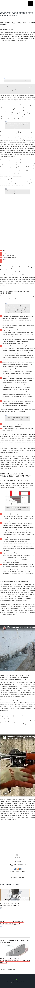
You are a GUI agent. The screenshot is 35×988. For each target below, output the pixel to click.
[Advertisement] (17, 60)
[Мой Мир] (20, 869)
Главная (3, 969)
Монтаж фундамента (12, 969)
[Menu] (30, 3)
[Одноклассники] (18, 869)
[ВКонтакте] (15, 869)
